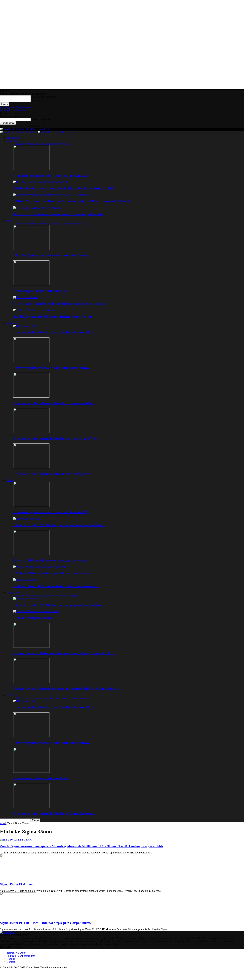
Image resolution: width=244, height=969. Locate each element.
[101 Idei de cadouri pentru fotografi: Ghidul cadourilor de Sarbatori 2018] (40, 182)
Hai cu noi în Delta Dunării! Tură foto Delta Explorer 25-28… (55, 332)
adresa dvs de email (41, 119)
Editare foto (34, 143)
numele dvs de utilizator (43, 96)
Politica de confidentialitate (14, 110)
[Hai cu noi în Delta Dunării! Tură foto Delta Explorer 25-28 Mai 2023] (25, 326)
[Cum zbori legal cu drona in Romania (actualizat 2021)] (31, 169)
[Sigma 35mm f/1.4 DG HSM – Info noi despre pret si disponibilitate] (18, 916)
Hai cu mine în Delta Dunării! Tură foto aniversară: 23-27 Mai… (57, 438)
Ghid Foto (12, 140)
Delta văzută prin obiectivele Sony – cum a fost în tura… (51, 255)
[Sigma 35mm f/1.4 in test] (18, 878)
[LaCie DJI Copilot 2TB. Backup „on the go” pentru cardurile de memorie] (27, 518)
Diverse (37, 698)
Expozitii (46, 698)
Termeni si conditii (16, 952)
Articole (23, 143)
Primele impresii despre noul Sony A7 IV (41, 291)
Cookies (11, 958)
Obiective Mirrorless (68, 595)
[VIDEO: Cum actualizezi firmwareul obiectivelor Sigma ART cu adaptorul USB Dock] (52, 194)
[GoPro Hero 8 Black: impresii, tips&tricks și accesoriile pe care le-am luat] (25, 297)
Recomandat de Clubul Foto (59, 223)
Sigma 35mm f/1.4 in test (17, 884)
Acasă (3, 823)
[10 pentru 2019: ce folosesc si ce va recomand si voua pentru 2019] (31, 554)
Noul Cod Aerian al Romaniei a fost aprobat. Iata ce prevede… (56, 586)
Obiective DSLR (48, 595)
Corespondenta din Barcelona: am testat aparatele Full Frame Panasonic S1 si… (68, 688)
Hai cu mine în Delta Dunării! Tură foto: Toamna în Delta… (54, 403)
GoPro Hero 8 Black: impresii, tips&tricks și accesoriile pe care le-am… (61, 303)
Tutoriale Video (61, 143)
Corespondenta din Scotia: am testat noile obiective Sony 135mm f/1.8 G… (64, 653)
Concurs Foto (26, 698)
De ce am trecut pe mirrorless (33, 618)
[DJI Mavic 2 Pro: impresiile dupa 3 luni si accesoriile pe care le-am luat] (39, 566)
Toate (16, 143)
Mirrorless (34, 595)
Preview (23, 223)
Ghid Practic (46, 143)
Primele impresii (36, 223)
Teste (9, 220)
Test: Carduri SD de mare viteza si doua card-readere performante (58, 214)
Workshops (12, 323)
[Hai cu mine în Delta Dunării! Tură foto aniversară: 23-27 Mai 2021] (31, 432)
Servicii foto (13, 137)
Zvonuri (83, 698)
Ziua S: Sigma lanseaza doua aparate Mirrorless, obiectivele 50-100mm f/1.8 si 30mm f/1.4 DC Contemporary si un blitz (81, 846)
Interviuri (56, 698)
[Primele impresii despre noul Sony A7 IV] (31, 284)
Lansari (64, 698)
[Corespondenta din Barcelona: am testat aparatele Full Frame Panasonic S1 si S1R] (31, 682)
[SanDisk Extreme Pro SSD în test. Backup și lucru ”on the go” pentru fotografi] (35, 310)
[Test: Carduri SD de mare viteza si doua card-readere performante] (37, 207)
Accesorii (24, 595)
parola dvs (36, 100)
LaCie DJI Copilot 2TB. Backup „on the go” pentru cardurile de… (59, 525)
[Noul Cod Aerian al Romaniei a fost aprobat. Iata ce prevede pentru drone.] (25, 579)
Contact (11, 961)
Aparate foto (13, 592)
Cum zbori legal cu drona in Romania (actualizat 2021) (50, 175)
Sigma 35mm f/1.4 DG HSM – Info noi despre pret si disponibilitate (46, 923)
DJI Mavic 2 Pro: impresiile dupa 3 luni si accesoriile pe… (52, 573)
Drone (10, 480)
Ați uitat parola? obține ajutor (15, 107)
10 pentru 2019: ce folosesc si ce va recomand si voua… (50, 560)
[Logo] (19, 132)
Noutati (10, 695)
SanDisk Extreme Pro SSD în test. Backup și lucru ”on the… (54, 316)
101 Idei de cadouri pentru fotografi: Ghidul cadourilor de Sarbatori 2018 (63, 188)
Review (78, 223)
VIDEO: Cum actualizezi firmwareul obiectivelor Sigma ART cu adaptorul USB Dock (71, 201)
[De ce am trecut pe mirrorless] (36, 611)
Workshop (73, 698)
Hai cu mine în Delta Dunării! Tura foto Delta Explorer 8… (53, 474)
